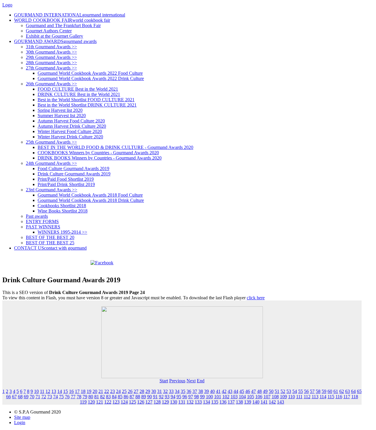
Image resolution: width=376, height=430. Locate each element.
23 (112, 391)
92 (161, 396)
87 (132, 396)
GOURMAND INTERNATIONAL (69, 14)
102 (225, 396)
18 (83, 391)
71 (38, 396)
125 (132, 401)
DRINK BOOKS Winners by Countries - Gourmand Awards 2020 (100, 157)
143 (280, 401)
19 (89, 391)
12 (48, 391)
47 (253, 391)
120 (91, 401)
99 (202, 396)
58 (318, 391)
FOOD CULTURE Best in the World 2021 (78, 89)
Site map (22, 417)
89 (143, 396)
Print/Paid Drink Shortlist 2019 (66, 184)
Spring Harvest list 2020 (60, 110)
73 (49, 396)
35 (183, 391)
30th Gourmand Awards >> (51, 51)
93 (167, 396)
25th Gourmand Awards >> (51, 142)
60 (330, 391)
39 (206, 391)
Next (191, 380)
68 (20, 396)
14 (59, 391)
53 (288, 391)
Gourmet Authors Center (49, 30)
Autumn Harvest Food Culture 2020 (71, 120)
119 (83, 401)
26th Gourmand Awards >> (51, 83)
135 (214, 401)
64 (353, 391)
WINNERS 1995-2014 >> (62, 232)
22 (106, 391)
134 (206, 401)
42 (224, 391)
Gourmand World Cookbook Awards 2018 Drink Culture (91, 200)
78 (79, 396)
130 (173, 401)
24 (118, 391)
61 (335, 391)
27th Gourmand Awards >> (51, 67)
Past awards (37, 216)
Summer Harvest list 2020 (62, 115)
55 (300, 391)
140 (255, 401)
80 (90, 396)
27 (136, 391)
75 (61, 396)
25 (124, 391)
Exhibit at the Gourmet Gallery (54, 36)
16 (71, 391)
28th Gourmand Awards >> (51, 62)
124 (124, 401)
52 (283, 391)
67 (14, 396)
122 (107, 401)
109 (283, 396)
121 (99, 401)
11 (42, 391)
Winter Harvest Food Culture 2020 (70, 131)
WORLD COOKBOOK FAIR (62, 20)
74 (55, 396)
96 (184, 396)
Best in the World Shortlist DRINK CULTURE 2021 (87, 104)
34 (177, 391)
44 (236, 391)
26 (130, 391)
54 (294, 391)
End (200, 380)
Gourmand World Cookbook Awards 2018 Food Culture (90, 194)
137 (231, 401)
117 (346, 396)
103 (234, 396)
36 (189, 391)
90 (149, 396)
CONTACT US (50, 247)
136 (222, 401)
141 (264, 401)
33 (171, 391)
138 (239, 401)
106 (258, 396)
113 (315, 396)
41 (218, 391)
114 (323, 396)
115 (331, 396)
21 (100, 391)
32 (165, 391)
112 (307, 396)
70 (32, 396)
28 (142, 391)
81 (96, 396)
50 (271, 391)
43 (230, 391)
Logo (7, 4)
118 (354, 396)
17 (77, 391)
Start (164, 380)
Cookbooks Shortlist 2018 (62, 205)
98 (196, 396)
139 (247, 401)
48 (259, 391)
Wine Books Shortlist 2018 (63, 210)
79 (85, 396)
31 (159, 391)
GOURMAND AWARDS (55, 41)
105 (250, 396)
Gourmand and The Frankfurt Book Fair (63, 25)
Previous (177, 380)
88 (137, 396)
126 (140, 401)
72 (43, 396)
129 (165, 401)
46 (247, 391)
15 (65, 391)
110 (291, 396)
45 (241, 391)
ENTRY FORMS (42, 221)
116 (338, 396)
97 (190, 396)
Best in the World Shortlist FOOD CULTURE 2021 (86, 99)
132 (190, 401)
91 (155, 396)
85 (120, 396)
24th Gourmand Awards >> (51, 163)
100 (209, 396)
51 (277, 391)
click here (256, 297)
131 (181, 401)
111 (299, 396)
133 (198, 401)
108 (275, 396)
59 (324, 391)
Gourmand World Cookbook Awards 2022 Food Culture (90, 73)
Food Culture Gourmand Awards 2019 (73, 168)
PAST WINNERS (43, 226)
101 (217, 396)
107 (267, 396)
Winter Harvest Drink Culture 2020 (70, 136)
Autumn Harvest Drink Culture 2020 (72, 126)
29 (147, 391)
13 (53, 391)
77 (73, 396)
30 (153, 391)
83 (108, 396)
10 (36, 391)
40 (212, 391)
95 (179, 396)
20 (95, 391)
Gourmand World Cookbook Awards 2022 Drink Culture (91, 78)
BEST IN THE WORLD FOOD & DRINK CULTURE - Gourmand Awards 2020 (115, 147)
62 (341, 391)
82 (102, 396)
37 (194, 391)
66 (8, 396)
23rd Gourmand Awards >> (51, 189)
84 (114, 396)
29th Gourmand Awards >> (51, 57)
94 (173, 396)
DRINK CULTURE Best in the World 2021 (79, 94)
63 (347, 391)
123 (116, 401)
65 (359, 391)
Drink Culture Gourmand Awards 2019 (74, 173)
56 (306, 391)
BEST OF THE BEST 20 (50, 237)
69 (26, 396)
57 (312, 391)
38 (200, 391)
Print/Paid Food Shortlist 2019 (66, 179)
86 (126, 396)
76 (67, 396)
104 (242, 396)
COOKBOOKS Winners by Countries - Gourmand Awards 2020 (98, 152)
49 (265, 391)
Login (19, 422)
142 (272, 401)
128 (157, 401)
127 (148, 401)
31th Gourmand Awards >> (51, 46)
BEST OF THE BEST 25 (50, 242)
